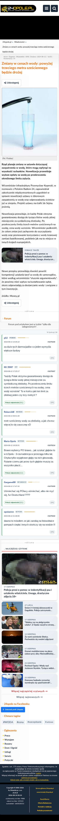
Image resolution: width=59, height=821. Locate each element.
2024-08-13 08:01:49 (12, 416)
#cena (20, 722)
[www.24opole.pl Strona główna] (18, 10)
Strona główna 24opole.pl (45, 788)
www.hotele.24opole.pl (45, 792)
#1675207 (51, 371)
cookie (38, 773)
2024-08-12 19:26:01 (12, 445)
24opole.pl (7, 42)
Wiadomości (19, 42)
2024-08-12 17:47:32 (12, 486)
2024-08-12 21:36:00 (12, 516)
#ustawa (49, 722)
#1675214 (51, 445)
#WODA (8, 722)
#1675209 (51, 486)
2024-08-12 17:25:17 (12, 371)
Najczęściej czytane (16, 549)
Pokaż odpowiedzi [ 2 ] (14, 502)
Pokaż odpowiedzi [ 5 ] (14, 402)
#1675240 (51, 342)
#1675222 (51, 516)
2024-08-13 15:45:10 (12, 342)
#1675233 (51, 416)
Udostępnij (13, 82)
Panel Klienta (44, 799)
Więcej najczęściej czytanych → (29, 691)
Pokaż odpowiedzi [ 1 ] (14, 473)
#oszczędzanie (35, 722)
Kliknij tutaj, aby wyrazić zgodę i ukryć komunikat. (29, 780)
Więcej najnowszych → (29, 697)
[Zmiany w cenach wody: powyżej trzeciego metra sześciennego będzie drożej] (29, 122)
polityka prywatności (29, 778)
